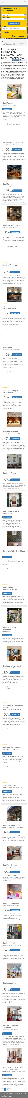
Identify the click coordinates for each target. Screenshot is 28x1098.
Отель (3, 26)
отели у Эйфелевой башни (10, 66)
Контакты (9, 1096)
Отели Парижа (5, 2)
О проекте (3, 1096)
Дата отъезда (6, 17)
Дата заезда (6, 13)
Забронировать (14, 23)
